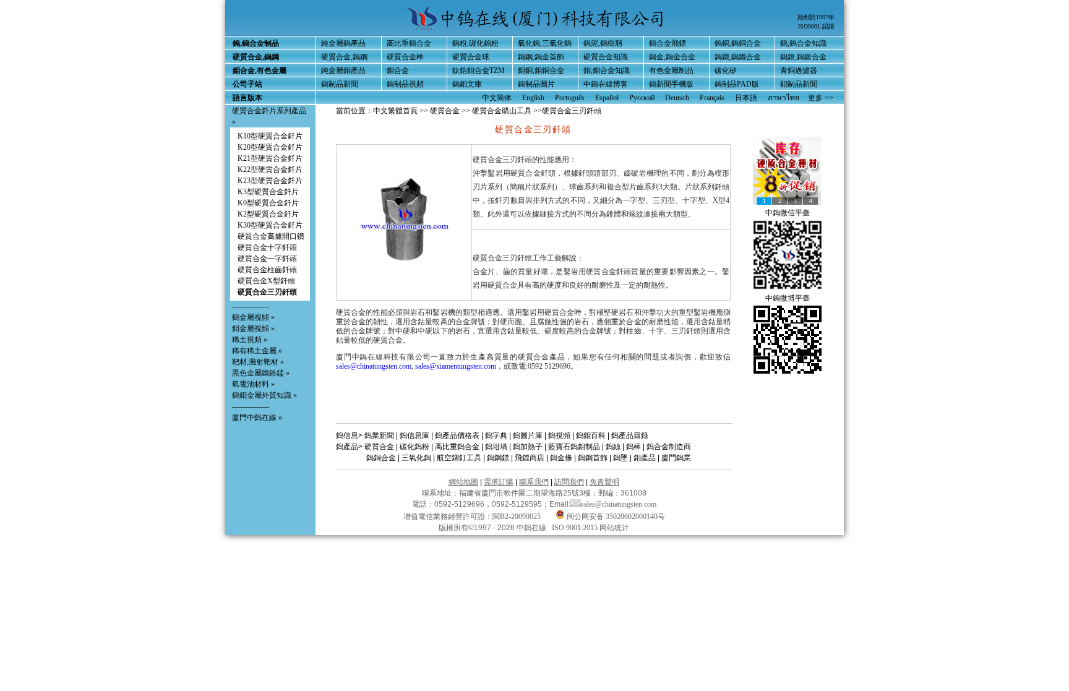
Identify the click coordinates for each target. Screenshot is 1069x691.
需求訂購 (498, 482)
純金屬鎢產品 (343, 43)
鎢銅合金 (381, 457)
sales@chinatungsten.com (373, 366)
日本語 (746, 97)
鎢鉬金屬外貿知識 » (264, 395)
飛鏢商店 (529, 457)
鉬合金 (398, 70)
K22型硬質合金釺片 (270, 169)
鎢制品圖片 (536, 84)
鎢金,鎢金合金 (672, 57)
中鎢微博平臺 (787, 298)
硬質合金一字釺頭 (267, 258)
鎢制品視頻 (405, 84)
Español (607, 97)
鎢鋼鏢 (498, 457)
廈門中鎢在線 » (257, 417)
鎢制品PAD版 (737, 84)
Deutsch (677, 97)
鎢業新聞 (379, 435)
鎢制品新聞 (339, 84)
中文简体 (497, 97)
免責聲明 (604, 482)
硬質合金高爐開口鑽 (271, 236)
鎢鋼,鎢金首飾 (541, 57)
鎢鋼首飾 (592, 457)
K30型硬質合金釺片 (270, 225)
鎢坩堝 (496, 446)
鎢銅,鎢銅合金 (738, 43)
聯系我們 (534, 482)
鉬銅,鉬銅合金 (541, 70)
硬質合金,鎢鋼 (344, 57)
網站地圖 (463, 482)
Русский (642, 97)
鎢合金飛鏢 (667, 43)
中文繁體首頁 (395, 110)
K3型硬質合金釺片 (268, 191)
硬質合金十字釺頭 (267, 247)
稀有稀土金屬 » (257, 350)
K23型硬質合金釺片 (270, 180)
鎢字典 (496, 435)
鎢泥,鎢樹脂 (602, 43)
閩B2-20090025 (516, 516)
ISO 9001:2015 (575, 527)
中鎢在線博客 (605, 84)
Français (712, 97)
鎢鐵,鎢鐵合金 (738, 57)
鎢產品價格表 (457, 435)
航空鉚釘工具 (459, 457)
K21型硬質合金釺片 (270, 158)
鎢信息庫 (414, 435)
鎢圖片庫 (528, 435)
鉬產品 (644, 457)
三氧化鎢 (416, 457)
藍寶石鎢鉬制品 (574, 446)
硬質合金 (445, 110)
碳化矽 (726, 70)
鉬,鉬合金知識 (606, 70)
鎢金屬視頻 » (253, 317)
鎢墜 (620, 457)
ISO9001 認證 (816, 26)
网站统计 (614, 527)
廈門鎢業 (676, 457)
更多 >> (820, 97)
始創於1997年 (816, 17)
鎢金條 (561, 457)
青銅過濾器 (798, 70)
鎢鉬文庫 (467, 84)
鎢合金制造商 (668, 446)
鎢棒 (633, 446)
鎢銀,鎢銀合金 (803, 57)
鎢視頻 (559, 435)
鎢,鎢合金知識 (803, 43)
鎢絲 (613, 446)
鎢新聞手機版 (671, 84)
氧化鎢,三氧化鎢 (545, 43)
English (533, 97)
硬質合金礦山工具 (501, 110)
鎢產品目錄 (629, 435)
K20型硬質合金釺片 (270, 147)
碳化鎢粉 (414, 446)
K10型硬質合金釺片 (270, 136)
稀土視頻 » (249, 339)
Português (570, 97)
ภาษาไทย (783, 97)
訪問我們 (569, 482)
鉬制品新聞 (798, 84)
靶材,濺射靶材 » (258, 362)
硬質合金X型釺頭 (266, 281)
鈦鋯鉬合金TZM (478, 70)
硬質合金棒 (405, 57)
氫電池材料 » (253, 384)
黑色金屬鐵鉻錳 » (261, 373)
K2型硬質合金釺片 (268, 214)
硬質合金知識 (605, 57)
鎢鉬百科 (591, 435)
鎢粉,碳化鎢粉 (475, 43)
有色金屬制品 (671, 70)
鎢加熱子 (528, 446)
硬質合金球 (470, 57)
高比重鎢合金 (409, 43)
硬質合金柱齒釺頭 (267, 269)
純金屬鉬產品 (343, 70)
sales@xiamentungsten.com (455, 366)
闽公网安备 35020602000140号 (615, 516)
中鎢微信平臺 (787, 212)
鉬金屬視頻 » (253, 328)
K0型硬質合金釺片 (268, 203)
